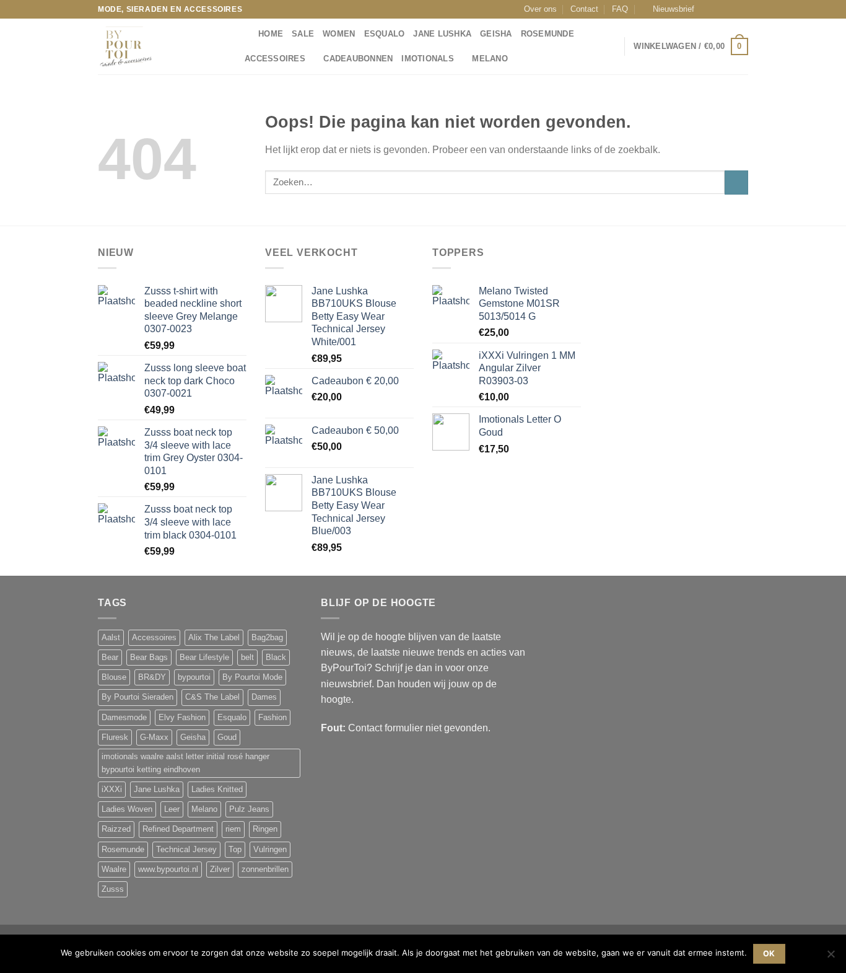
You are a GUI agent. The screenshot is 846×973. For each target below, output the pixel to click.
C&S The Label (212, 697)
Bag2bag (267, 637)
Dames (264, 697)
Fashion (272, 717)
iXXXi (112, 789)
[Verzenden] (736, 182)
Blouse (114, 677)
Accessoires (275, 59)
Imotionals (427, 59)
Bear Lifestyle (204, 657)
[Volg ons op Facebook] (707, 9)
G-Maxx (154, 737)
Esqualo (384, 34)
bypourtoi (194, 677)
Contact (584, 9)
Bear (110, 657)
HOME (270, 34)
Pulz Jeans (249, 809)
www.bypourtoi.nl (168, 869)
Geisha (496, 34)
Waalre (114, 869)
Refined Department (178, 829)
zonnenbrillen (265, 869)
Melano (490, 59)
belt (247, 657)
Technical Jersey (186, 849)
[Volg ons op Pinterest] (742, 9)
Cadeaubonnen (358, 59)
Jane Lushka (442, 34)
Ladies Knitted (217, 789)
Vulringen (270, 849)
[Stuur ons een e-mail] (731, 9)
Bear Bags (149, 657)
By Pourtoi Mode (252, 677)
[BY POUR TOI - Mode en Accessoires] (160, 46)
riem (233, 829)
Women (339, 34)
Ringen (265, 829)
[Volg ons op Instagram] (719, 9)
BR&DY (152, 677)
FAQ (620, 9)
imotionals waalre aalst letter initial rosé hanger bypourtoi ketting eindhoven (185, 762)
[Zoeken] (245, 34)
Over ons (540, 9)
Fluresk (115, 737)
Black (276, 657)
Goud (227, 737)
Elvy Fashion (182, 717)
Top (235, 849)
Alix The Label (214, 637)
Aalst (111, 637)
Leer (172, 809)
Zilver (220, 869)
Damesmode (124, 717)
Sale (303, 34)
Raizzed (116, 829)
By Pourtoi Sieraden (137, 697)
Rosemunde (547, 34)
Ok (769, 953)
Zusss (113, 889)
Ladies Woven (127, 809)
